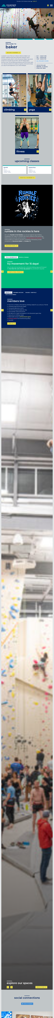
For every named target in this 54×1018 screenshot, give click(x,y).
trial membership (11, 257)
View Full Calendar (26, 177)
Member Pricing (18, 292)
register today (10, 245)
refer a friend (24, 257)
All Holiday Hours (42, 61)
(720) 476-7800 (41, 68)
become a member (12, 52)
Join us (11, 323)
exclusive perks (11, 294)
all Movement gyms (25, 316)
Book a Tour (40, 987)
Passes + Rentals (30, 292)
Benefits (8, 292)
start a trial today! (15, 272)
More (34, 1)
